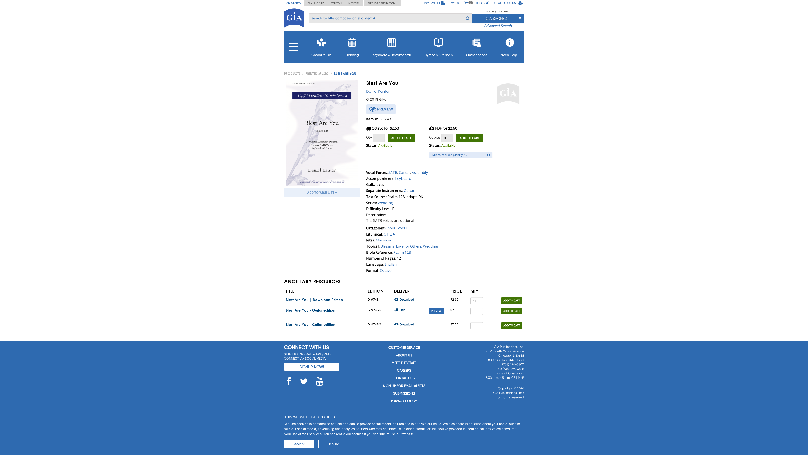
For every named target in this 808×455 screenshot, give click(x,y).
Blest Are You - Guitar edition (310, 310)
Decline (333, 444)
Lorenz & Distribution (381, 3)
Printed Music (317, 73)
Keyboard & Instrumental (392, 55)
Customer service (404, 347)
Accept (299, 444)
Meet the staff (404, 363)
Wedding (385, 202)
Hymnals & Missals (438, 55)
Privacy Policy (404, 401)
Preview (436, 311)
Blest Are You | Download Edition (314, 300)
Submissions (404, 393)
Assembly (420, 172)
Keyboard (403, 178)
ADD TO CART (401, 138)
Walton (336, 3)
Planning (352, 55)
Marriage (383, 240)
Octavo (386, 270)
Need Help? (510, 55)
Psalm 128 (402, 252)
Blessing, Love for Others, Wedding (409, 246)
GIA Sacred (293, 3)
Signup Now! (312, 367)
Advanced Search (498, 25)
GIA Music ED (316, 3)
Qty (369, 137)
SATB (392, 172)
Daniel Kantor (377, 91)
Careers (404, 370)
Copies (434, 137)
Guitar (409, 190)
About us (404, 355)
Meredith (354, 3)
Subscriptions (476, 55)
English (390, 264)
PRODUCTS (292, 73)
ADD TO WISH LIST (321, 192)
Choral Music (321, 55)
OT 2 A (389, 234)
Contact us (404, 378)
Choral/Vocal (396, 228)
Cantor (404, 172)
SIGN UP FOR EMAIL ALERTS (404, 386)
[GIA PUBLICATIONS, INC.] (294, 17)
